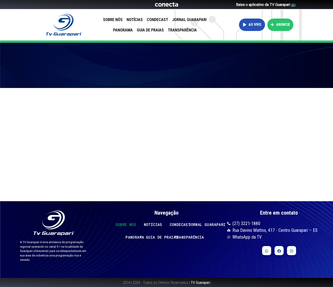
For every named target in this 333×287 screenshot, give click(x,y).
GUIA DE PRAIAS (150, 30)
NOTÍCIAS (135, 19)
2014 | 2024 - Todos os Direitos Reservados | (166, 282)
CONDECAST (157, 19)
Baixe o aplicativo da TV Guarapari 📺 (266, 4)
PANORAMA (123, 30)
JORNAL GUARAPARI (189, 19)
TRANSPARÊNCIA (182, 30)
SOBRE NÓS (113, 19)
